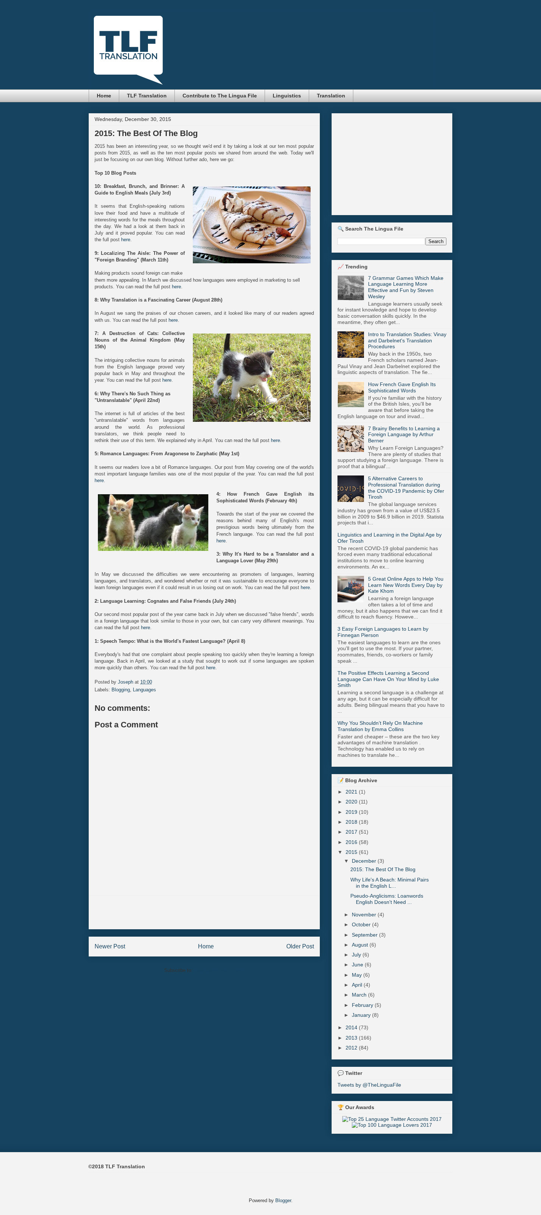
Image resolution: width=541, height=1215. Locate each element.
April (358, 985)
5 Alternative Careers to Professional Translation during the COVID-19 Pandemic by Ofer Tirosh (406, 487)
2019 (352, 812)
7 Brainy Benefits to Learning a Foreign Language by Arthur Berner (404, 434)
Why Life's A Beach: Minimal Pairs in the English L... (389, 883)
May (357, 975)
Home (104, 96)
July (357, 955)
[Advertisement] (204, 912)
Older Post (300, 946)
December (365, 861)
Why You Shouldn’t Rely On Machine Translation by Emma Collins (380, 726)
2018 (352, 822)
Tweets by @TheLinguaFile (369, 1085)
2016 (352, 842)
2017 (352, 832)
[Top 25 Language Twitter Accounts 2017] (392, 1119)
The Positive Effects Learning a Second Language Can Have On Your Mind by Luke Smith (388, 679)
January (362, 1015)
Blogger (283, 1200)
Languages (144, 689)
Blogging (121, 689)
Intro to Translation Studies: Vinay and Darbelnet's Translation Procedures (407, 340)
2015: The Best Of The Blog (383, 869)
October (362, 924)
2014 (352, 1027)
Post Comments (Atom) (219, 970)
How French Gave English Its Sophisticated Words (402, 387)
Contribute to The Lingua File (220, 96)
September (365, 935)
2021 (352, 792)
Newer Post (110, 946)
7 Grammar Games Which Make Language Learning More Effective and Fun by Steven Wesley (405, 287)
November (365, 915)
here (125, 239)
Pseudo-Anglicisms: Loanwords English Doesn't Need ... (386, 899)
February (363, 1005)
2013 (352, 1038)
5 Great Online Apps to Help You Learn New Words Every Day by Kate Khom (405, 585)
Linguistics (287, 96)
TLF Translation (147, 96)
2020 (352, 802)
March (360, 995)
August (360, 945)
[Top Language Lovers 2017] (392, 1125)
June (358, 965)
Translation (331, 96)
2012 (352, 1048)
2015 (352, 852)
